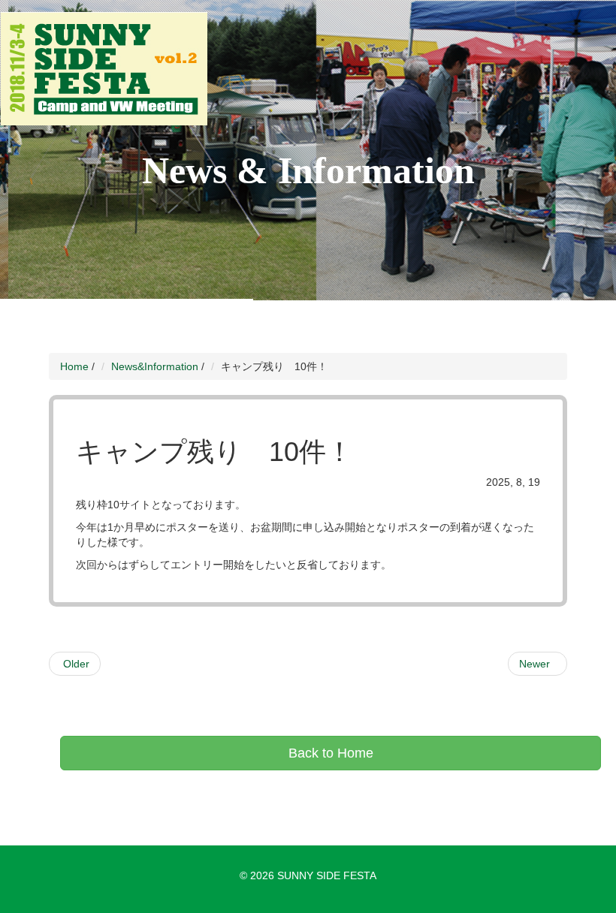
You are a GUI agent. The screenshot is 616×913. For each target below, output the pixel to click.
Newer (537, 664)
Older (74, 664)
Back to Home (330, 753)
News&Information (154, 366)
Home (74, 366)
